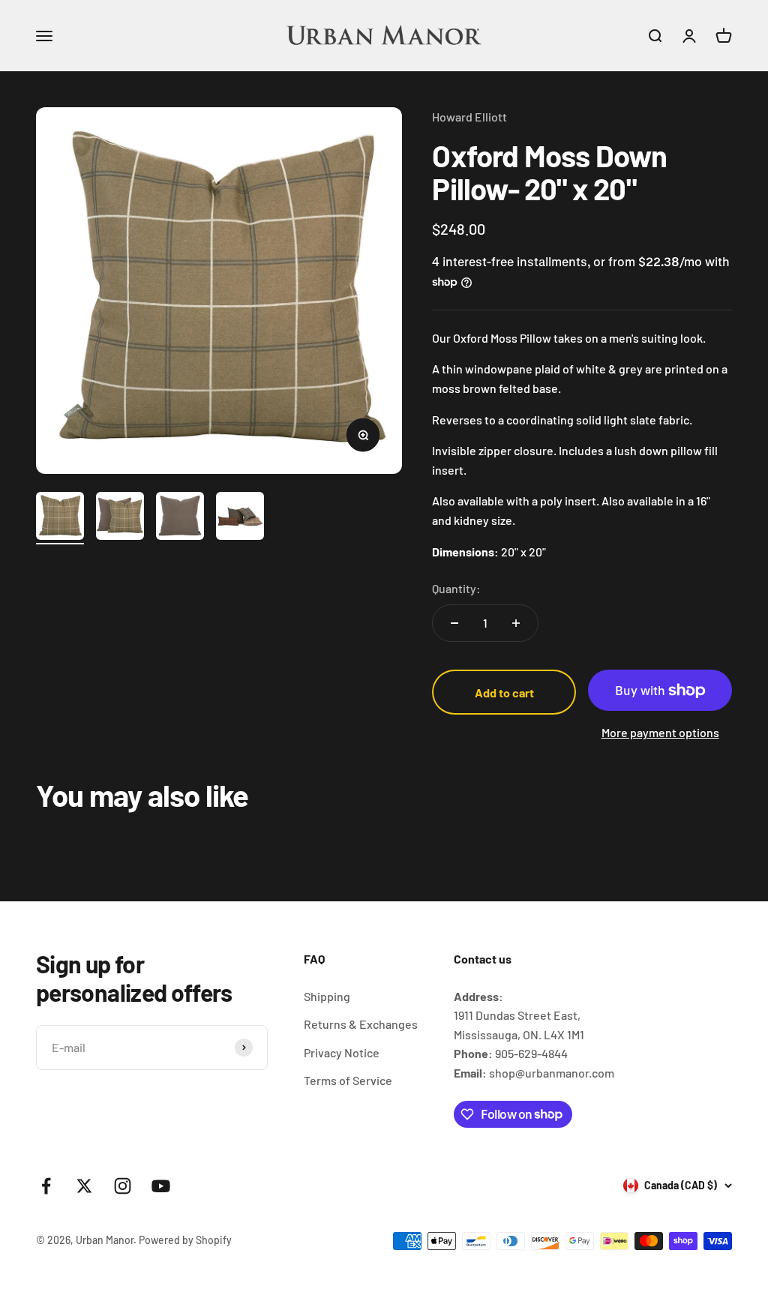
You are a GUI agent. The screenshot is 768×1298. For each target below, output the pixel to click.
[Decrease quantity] (454, 623)
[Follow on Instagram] (122, 1186)
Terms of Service (348, 1080)
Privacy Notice (342, 1052)
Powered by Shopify (185, 1240)
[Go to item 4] (240, 518)
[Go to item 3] (180, 518)
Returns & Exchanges (361, 1024)
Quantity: (456, 588)
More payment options (660, 732)
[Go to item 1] (60, 518)
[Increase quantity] (516, 623)
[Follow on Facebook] (46, 1186)
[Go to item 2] (120, 518)
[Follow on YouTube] (161, 1186)
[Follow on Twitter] (84, 1186)
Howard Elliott (469, 116)
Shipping (327, 996)
